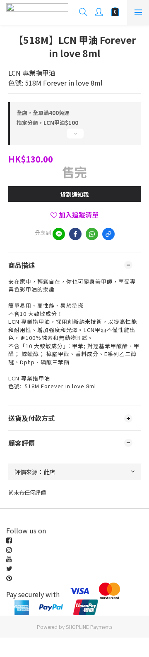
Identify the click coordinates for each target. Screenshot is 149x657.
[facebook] (75, 234)
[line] (59, 234)
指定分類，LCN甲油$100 (47, 123)
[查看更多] (74, 137)
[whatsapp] (92, 234)
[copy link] (108, 234)
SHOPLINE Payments (89, 626)
